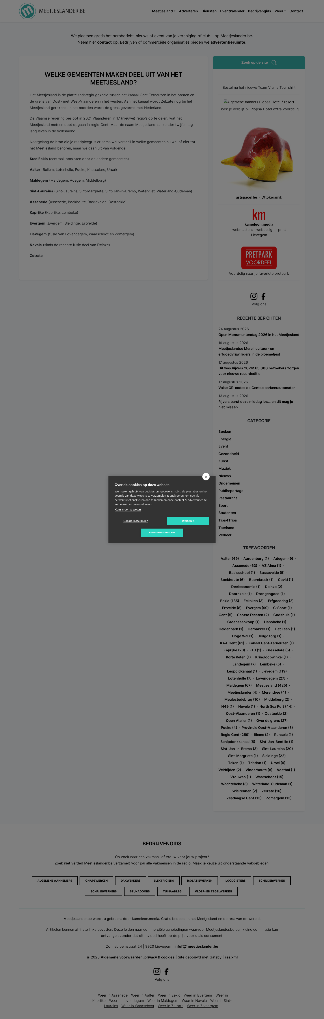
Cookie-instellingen (135, 521)
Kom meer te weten (128, 509)
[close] (206, 476)
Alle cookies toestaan (162, 532)
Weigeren (188, 521)
